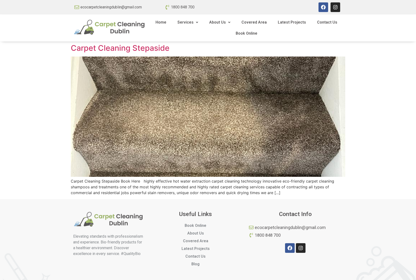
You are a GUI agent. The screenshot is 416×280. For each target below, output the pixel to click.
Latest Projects (292, 22)
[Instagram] (335, 7)
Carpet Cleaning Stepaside (120, 48)
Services (185, 22)
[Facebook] (323, 7)
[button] (188, 22)
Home (161, 22)
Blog (195, 264)
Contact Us (327, 22)
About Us (217, 22)
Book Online (246, 33)
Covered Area (254, 22)
